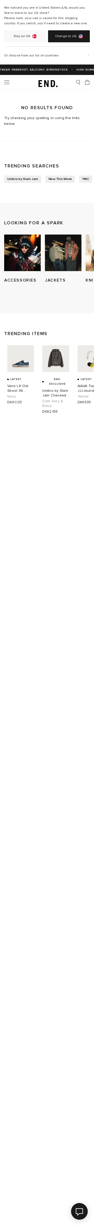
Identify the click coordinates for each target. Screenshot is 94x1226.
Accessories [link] (20, 280)
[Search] (78, 82)
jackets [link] (55, 280)
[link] (47, 82)
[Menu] (6, 82)
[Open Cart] (87, 82)
